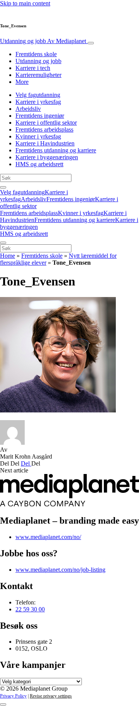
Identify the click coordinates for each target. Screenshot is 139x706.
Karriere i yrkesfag (38, 101)
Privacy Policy (13, 696)
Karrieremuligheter (38, 75)
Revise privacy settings (51, 696)
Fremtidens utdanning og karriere (55, 150)
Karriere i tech (32, 68)
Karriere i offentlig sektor (46, 122)
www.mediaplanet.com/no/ (48, 537)
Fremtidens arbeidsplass (44, 129)
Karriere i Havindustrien (45, 143)
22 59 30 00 (30, 609)
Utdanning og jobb (43, 41)
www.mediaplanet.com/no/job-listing (60, 569)
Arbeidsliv (28, 108)
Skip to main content (25, 3)
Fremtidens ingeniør (39, 115)
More (22, 81)
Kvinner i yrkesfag (38, 136)
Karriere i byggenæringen (46, 157)
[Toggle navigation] (91, 43)
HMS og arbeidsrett (39, 164)
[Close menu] (3, 243)
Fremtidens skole (36, 54)
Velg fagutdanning (37, 95)
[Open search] (3, 187)
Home (7, 255)
